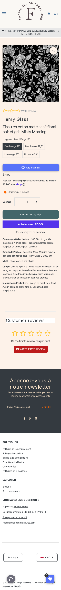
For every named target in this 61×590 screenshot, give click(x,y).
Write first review (32, 349)
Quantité (7, 201)
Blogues (7, 486)
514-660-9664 (21, 506)
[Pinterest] (30, 419)
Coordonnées (9, 466)
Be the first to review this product (30, 341)
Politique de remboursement (17, 449)
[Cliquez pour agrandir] (53, 51)
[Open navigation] (9, 14)
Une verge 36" (11, 154)
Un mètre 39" (31, 154)
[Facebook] (24, 419)
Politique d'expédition (13, 453)
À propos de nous (11, 491)
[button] (31, 167)
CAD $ (49, 557)
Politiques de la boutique (15, 471)
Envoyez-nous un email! (15, 517)
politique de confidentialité (15, 457)
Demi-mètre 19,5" (34, 146)
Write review (28, 111)
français (13, 557)
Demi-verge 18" (12, 146)
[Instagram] (36, 419)
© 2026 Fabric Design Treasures (17, 582)
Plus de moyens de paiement (30, 232)
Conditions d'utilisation (14, 462)
